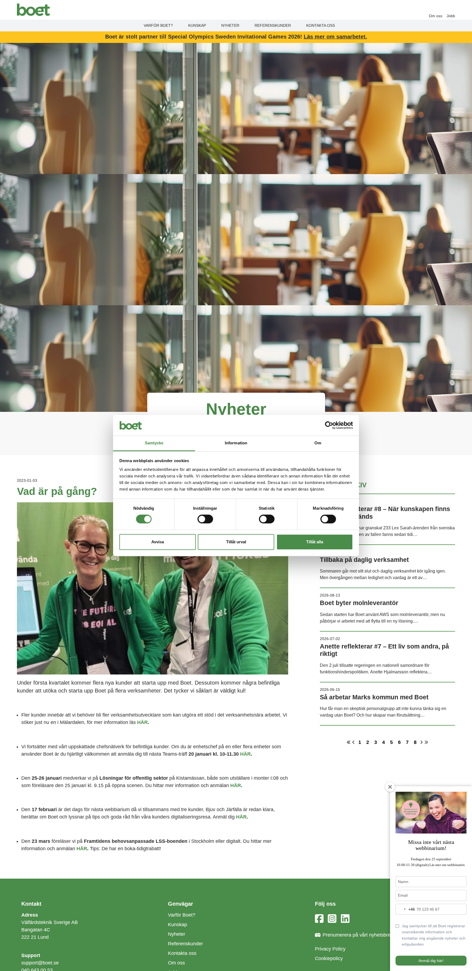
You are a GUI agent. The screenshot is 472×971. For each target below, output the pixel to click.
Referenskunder (273, 25)
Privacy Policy (330, 949)
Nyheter (230, 25)
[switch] (205, 519)
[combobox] (405, 909)
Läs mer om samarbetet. (335, 37)
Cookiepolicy (329, 958)
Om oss (435, 16)
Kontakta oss (320, 25)
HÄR (142, 722)
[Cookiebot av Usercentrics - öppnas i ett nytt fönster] (329, 425)
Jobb (451, 16)
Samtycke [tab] (154, 443)
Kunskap (197, 25)
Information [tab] (236, 443)
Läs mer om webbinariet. (447, 865)
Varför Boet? (158, 25)
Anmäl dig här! (431, 960)
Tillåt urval (236, 541)
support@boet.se (40, 963)
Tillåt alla (314, 541)
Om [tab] (317, 443)
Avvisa (157, 541)
